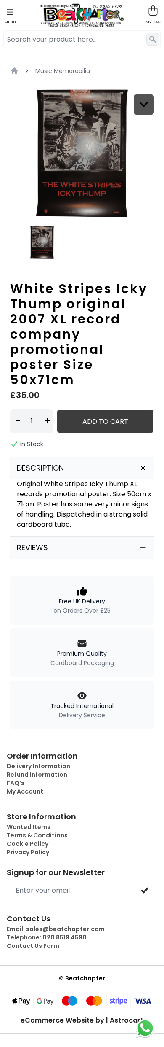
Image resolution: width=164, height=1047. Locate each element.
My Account (25, 791)
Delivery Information (38, 766)
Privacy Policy (28, 852)
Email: (56, 929)
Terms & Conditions (37, 835)
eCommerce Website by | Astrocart (82, 1020)
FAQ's (15, 783)
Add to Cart (105, 421)
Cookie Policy (27, 844)
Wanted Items (28, 827)
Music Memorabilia (62, 71)
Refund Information (37, 774)
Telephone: (47, 937)
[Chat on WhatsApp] (145, 1028)
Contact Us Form (33, 946)
